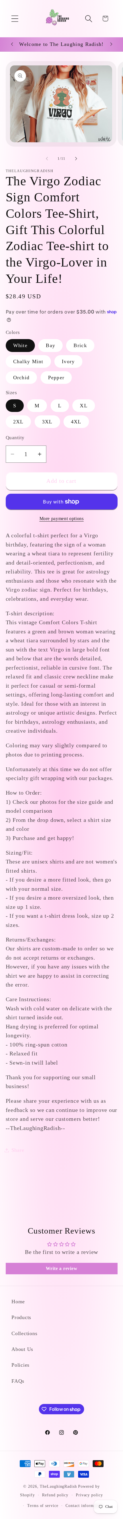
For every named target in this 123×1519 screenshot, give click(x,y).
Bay (50, 345)
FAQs (17, 1381)
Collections (24, 1333)
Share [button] (17, 1150)
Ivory (68, 361)
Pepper (56, 377)
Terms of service (42, 1505)
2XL (18, 422)
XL (84, 406)
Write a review (62, 1268)
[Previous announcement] (12, 44)
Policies (20, 1365)
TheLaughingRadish (58, 1486)
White (20, 345)
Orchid (21, 377)
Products (21, 1317)
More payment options (61, 518)
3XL (47, 422)
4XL (76, 422)
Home (18, 1301)
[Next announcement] (111, 44)
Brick (80, 345)
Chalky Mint (28, 361)
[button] (15, 18)
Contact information (84, 1505)
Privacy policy (89, 1495)
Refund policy (55, 1495)
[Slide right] (76, 158)
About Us (22, 1349)
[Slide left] (47, 158)
